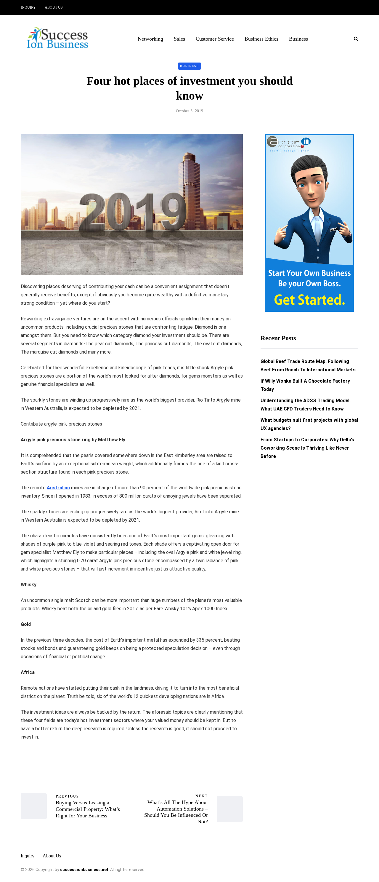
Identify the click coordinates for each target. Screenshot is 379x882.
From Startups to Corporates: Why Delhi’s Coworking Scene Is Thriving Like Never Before (307, 448)
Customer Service (215, 39)
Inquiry (28, 7)
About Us (54, 7)
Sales (179, 39)
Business (298, 39)
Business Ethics (261, 39)
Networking (150, 39)
